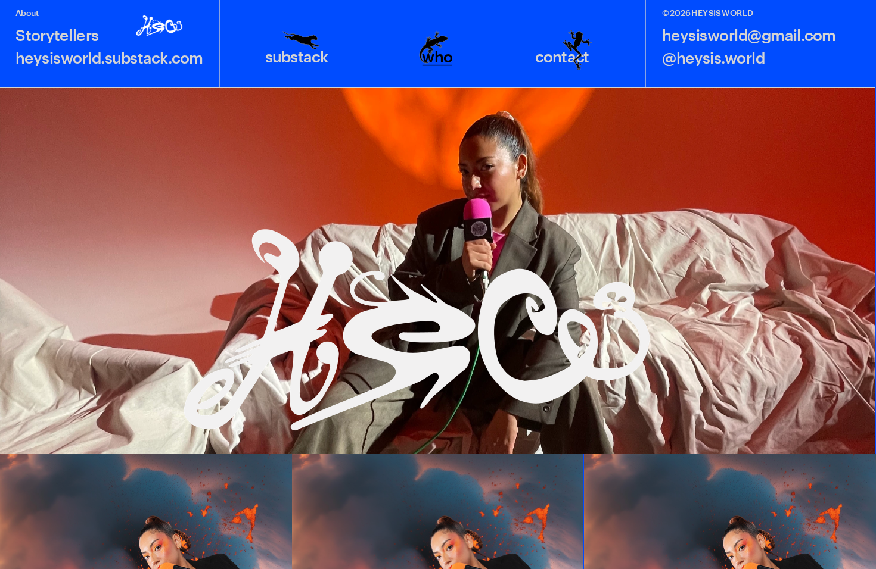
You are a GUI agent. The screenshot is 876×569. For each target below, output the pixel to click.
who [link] (438, 57)
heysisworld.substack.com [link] (109, 58)
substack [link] (296, 57)
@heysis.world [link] (713, 58)
